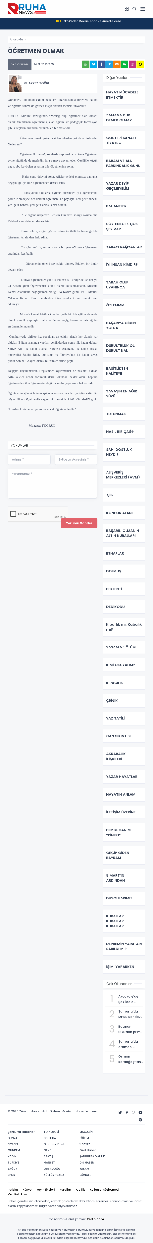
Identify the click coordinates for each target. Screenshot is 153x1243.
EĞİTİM (84, 1138)
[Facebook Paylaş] (101, 64)
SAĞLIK (12, 1169)
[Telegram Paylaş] (109, 64)
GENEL (48, 1150)
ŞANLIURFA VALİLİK (92, 1156)
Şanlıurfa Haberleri (21, 1132)
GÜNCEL (85, 1175)
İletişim (13, 1190)
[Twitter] (120, 1112)
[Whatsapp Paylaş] (85, 64)
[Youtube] (140, 1112)
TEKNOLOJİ (51, 1132)
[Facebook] (127, 1112)
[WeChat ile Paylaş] (124, 64)
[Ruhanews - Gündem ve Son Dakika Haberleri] (28, 9)
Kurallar (65, 1190)
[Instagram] (134, 1112)
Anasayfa (16, 39)
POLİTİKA (50, 1138)
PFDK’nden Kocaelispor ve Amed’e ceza (88, 21)
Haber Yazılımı (86, 1111)
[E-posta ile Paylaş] (117, 64)
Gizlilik (80, 1190)
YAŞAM (84, 1169)
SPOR (11, 1175)
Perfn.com (95, 1219)
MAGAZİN (86, 1132)
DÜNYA (12, 1138)
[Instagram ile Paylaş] (132, 64)
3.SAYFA (84, 1144)
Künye (27, 1190)
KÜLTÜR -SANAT (55, 1175)
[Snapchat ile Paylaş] (140, 64)
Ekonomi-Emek (54, 1144)
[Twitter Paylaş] (93, 64)
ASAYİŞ (48, 1156)
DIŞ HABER (86, 1163)
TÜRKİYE (13, 1163)
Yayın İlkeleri (45, 1190)
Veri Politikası (17, 1194)
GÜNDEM (14, 1150)
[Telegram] (140, 1119)
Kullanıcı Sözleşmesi (104, 1190)
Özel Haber (87, 1150)
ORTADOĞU (52, 1169)
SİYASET (13, 1144)
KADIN (12, 1156)
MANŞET (49, 1163)
